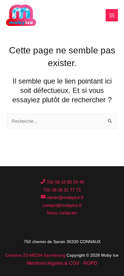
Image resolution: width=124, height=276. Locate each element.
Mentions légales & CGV (53, 263)
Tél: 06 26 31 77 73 (62, 189)
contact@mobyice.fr (62, 205)
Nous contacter (62, 212)
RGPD (90, 263)
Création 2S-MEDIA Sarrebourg (35, 255)
